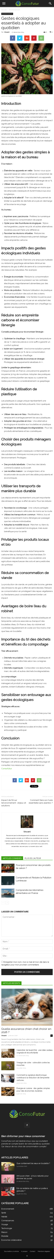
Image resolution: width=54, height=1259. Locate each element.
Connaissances (7, 1221)
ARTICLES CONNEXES (12, 858)
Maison (4, 1232)
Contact (32, 1251)
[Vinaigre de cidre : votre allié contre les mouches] (7, 1065)
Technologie (6, 1228)
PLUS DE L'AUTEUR (33, 858)
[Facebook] (27, 1125)
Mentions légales (44, 1251)
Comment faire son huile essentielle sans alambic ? (41, 801)
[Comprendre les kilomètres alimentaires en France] (7, 893)
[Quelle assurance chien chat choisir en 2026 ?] (27, 1007)
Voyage (4, 1224)
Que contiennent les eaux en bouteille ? (33, 1163)
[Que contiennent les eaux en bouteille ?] (7, 1166)
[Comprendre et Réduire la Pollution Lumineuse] (7, 880)
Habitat (4, 1217)
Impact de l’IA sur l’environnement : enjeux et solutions (13, 803)
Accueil (4, 10)
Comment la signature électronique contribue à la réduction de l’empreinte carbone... (33, 1077)
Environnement (14, 10)
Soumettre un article (11, 1251)
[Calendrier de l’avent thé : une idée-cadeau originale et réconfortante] (7, 1053)
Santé (3, 1213)
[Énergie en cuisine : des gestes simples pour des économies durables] (7, 1091)
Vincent (6, 32)
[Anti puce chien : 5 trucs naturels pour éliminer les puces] (7, 1179)
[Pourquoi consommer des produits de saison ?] (7, 868)
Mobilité (4, 1236)
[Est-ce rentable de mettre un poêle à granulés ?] (7, 1191)
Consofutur (6, 768)
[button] (50, 3)
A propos (24, 1251)
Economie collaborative (11, 1240)
